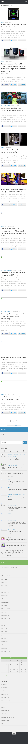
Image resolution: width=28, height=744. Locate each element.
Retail (16, 556)
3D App (12, 550)
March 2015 (5, 635)
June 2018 (4, 579)
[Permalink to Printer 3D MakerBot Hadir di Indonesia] (4, 515)
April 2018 (4, 585)
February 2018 (5, 592)
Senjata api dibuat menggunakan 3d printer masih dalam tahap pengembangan (13, 316)
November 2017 (6, 602)
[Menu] (26, 2)
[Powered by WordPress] (9, 737)
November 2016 (6, 608)
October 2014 (5, 648)
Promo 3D (4, 723)
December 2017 (6, 599)
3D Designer (10, 454)
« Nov (6, 676)
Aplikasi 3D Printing (6, 105)
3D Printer (16, 454)
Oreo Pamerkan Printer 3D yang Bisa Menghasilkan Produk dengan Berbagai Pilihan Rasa (17, 524)
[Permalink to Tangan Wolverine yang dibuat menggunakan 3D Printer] (4, 532)
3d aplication (6, 550)
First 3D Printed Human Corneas (15, 467)
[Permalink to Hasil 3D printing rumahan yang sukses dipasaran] (4, 497)
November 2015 (6, 615)
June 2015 (4, 628)
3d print (18, 550)
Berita (2, 22)
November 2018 (6, 576)
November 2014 (6, 645)
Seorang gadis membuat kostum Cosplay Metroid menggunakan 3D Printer (12, 110)
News (9, 556)
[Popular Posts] (11, 451)
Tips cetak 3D (5, 727)
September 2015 (6, 618)
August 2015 (5, 622)
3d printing (16, 552)
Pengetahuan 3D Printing (13, 465)
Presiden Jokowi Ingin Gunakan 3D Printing (17, 489)
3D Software (22, 454)
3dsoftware (14, 554)
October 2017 (5, 605)
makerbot (3, 556)
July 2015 (4, 625)
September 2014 (6, 651)
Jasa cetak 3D (5, 714)
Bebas (3, 704)
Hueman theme (21, 737)
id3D (2, 2)
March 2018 (5, 589)
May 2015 (4, 631)
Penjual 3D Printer (6, 720)
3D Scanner (4, 691)
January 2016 (5, 612)
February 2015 (5, 638)
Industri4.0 (24, 554)
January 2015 (5, 641)
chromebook (20, 554)
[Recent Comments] (17, 451)
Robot (18, 556)
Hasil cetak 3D (20, 464)
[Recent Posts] (4, 451)
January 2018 (5, 595)
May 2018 (4, 582)
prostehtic (13, 556)
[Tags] (23, 451)
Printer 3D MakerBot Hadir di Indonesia (16, 515)
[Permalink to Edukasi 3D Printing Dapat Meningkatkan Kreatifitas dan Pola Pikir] (4, 506)
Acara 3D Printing (6, 697)
